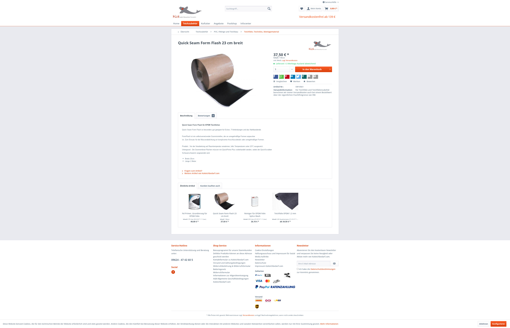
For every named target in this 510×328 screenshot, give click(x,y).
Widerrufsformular (221, 272)
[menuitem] (248, 8)
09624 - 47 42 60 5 (182, 260)
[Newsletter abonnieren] (334, 263)
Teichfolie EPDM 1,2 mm (285, 213)
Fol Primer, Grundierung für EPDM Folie (194, 214)
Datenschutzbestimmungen (323, 269)
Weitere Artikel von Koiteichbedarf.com (201, 173)
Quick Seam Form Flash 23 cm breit (225, 214)
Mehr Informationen (329, 324)
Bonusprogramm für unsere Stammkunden (232, 250)
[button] (275, 77)
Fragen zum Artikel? (193, 171)
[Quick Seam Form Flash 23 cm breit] (225, 201)
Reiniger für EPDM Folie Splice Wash (254, 214)
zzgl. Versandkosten (290, 60)
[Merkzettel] (302, 8)
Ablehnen (483, 324)
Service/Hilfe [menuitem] (331, 2)
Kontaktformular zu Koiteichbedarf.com (230, 259)
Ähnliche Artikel (187, 186)
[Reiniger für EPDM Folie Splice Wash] (255, 201)
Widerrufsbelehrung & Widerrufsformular (231, 266)
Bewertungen (206, 115)
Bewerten (310, 81)
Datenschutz (260, 263)
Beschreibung (186, 115)
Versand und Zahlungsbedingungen (229, 263)
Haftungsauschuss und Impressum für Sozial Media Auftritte (275, 255)
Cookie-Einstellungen (264, 250)
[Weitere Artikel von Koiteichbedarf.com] (320, 45)
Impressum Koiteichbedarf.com (269, 266)
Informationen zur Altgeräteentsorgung (230, 275)
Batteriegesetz (219, 269)
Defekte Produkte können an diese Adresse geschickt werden (232, 255)
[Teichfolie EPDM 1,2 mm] (285, 201)
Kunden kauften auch (210, 186)
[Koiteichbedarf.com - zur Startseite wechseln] (188, 12)
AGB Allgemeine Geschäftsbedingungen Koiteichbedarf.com (231, 280)
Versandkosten (248, 315)
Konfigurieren (498, 324)
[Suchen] (269, 8)
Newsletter (260, 259)
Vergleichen (281, 81)
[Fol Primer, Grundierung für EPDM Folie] (194, 201)
